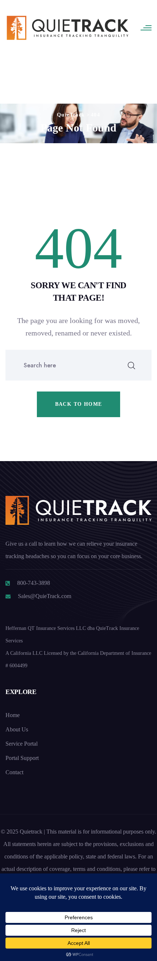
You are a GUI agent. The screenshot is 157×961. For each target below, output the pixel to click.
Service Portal (21, 744)
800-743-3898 (33, 583)
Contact (14, 772)
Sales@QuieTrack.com (44, 596)
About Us (16, 729)
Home (12, 715)
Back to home (78, 404)
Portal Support (22, 758)
